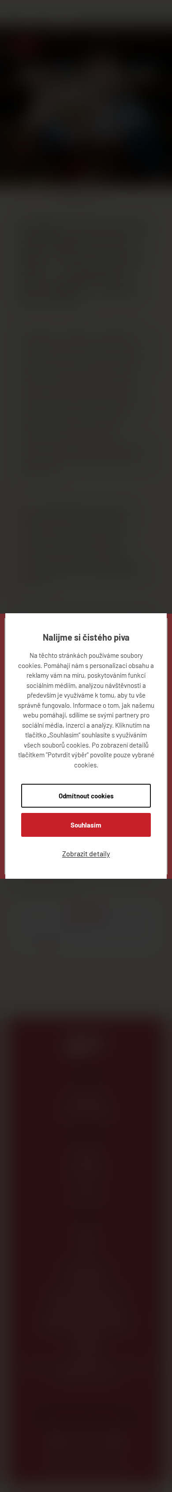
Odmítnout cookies (86, 796)
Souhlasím (86, 825)
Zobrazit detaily (86, 853)
